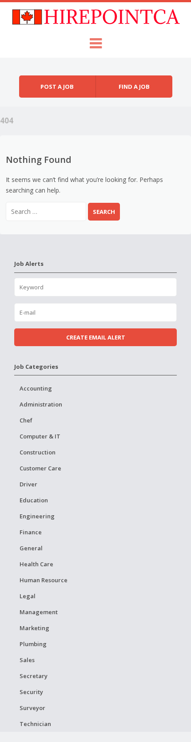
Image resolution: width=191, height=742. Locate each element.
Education (34, 500)
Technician (35, 724)
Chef (26, 420)
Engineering (37, 516)
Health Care (36, 564)
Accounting (36, 388)
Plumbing (33, 644)
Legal (28, 596)
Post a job (57, 87)
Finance (31, 532)
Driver (28, 484)
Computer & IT (40, 436)
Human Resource (44, 580)
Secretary (34, 676)
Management (39, 612)
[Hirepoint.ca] (95, 15)
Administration (41, 404)
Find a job (134, 87)
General (31, 548)
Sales (27, 660)
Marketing (34, 628)
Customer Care (40, 468)
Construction (38, 452)
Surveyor (32, 708)
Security (31, 692)
